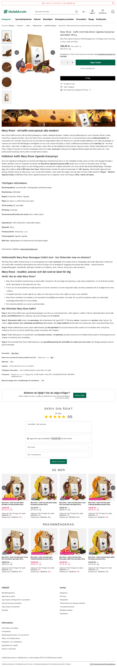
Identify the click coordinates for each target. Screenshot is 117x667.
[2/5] (50, 417)
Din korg (63, 596)
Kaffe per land (37, 25)
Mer (52, 357)
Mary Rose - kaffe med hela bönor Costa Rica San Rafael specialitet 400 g (72, 503)
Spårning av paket (8, 596)
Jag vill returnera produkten (12, 603)
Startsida (11, 25)
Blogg (91, 19)
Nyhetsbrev (64, 613)
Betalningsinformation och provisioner (15, 635)
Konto (63, 588)
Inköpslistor (64, 600)
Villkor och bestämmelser (11, 638)
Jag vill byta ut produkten (11, 607)
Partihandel (101, 19)
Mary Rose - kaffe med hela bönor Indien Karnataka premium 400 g (44, 503)
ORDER (5, 588)
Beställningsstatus (8, 593)
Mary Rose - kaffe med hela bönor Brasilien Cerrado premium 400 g (13, 503)
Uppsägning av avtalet (10, 645)
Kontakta (5, 610)
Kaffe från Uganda (50, 25)
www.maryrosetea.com (29, 249)
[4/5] (59, 417)
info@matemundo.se (9, 658)
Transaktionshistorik (67, 607)
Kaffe (28, 25)
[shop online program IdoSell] (102, 664)
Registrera (63, 593)
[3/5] (55, 417)
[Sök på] (76, 11)
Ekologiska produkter (64, 19)
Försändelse (6, 631)
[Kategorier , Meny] (13, 19)
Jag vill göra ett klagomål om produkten (16, 600)
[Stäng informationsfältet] (112, 3)
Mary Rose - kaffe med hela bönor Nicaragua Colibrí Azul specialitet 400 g (72, 558)
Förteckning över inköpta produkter (72, 603)
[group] (35, 52)
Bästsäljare (48, 19)
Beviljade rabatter (66, 610)
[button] (17, 52)
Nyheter (37, 19)
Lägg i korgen (95, 62)
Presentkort (81, 19)
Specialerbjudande (23, 19)
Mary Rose (15, 353)
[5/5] (63, 417)
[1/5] (46, 417)
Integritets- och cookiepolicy (12, 642)
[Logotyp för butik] (15, 12)
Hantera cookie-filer (9, 649)
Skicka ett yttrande (58, 461)
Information (7, 623)
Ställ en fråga (80, 395)
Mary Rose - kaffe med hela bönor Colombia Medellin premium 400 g (99, 503)
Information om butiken (10, 628)
